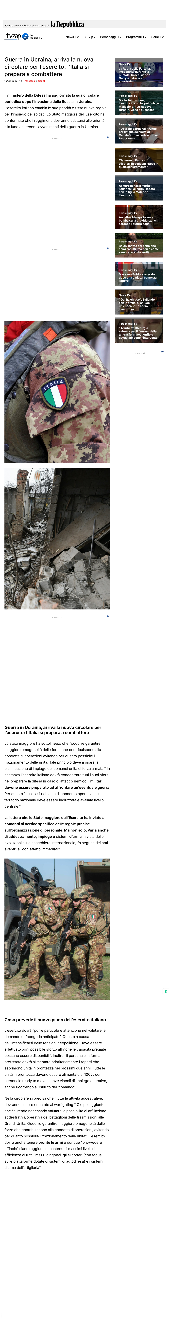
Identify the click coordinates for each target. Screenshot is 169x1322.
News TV (72, 37)
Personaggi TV (110, 37)
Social (41, 80)
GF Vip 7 (90, 37)
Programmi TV (136, 37)
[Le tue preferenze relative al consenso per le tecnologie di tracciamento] (166, 991)
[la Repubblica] (67, 25)
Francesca (29, 80)
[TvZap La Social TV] (23, 37)
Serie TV (157, 37)
